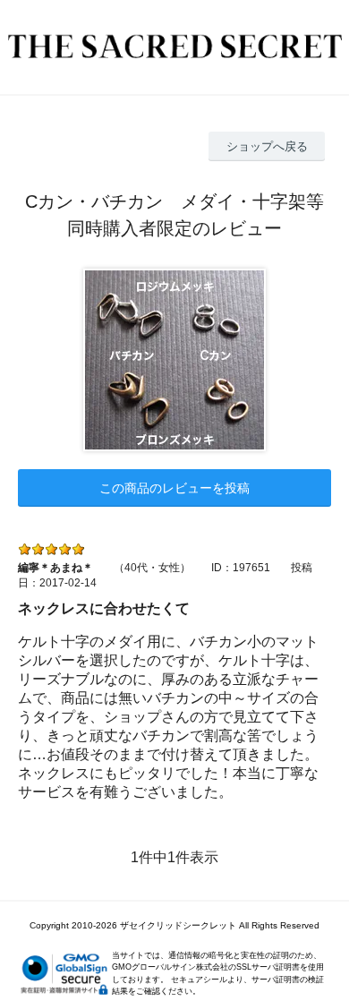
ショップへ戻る (267, 146)
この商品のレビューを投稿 (174, 488)
